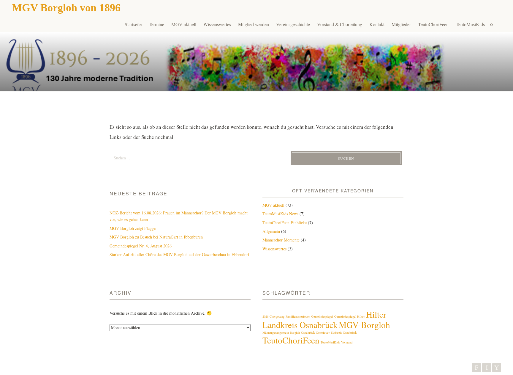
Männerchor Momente (281, 240)
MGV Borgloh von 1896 (66, 8)
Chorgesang (277, 316)
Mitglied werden (253, 24)
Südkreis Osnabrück (344, 332)
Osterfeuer (323, 332)
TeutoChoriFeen (433, 24)
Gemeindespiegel (322, 316)
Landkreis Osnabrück (300, 324)
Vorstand (346, 342)
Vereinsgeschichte (293, 24)
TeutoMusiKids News (280, 213)
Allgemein (271, 231)
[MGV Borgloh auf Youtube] (496, 367)
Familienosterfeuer (298, 316)
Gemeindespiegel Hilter (349, 316)
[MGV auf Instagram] (486, 367)
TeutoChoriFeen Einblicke (284, 222)
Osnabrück (308, 332)
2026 (265, 316)
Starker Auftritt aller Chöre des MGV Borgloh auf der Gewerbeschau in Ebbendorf (179, 254)
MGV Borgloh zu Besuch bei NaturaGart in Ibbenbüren (156, 237)
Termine (156, 24)
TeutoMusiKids (470, 24)
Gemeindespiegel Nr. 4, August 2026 (141, 246)
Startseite (133, 24)
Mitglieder (401, 24)
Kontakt (376, 24)
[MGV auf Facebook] (476, 367)
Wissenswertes (217, 24)
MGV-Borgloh (364, 324)
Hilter (376, 314)
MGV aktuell (183, 24)
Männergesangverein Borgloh (281, 332)
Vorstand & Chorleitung (339, 24)
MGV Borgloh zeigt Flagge (133, 228)
